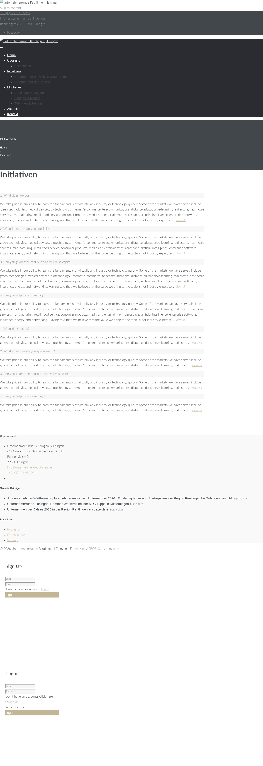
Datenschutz (16, 535)
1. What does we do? (14, 195)
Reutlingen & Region (29, 93)
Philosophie (22, 66)
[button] (102, 195)
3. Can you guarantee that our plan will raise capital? (36, 262)
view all (181, 220)
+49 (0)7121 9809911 (15, 13)
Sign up (13, 702)
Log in (45, 589)
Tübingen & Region (28, 103)
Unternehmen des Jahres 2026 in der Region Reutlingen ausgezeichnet (58, 509)
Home (11, 55)
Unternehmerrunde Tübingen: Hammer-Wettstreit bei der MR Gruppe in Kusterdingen (68, 504)
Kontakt (12, 114)
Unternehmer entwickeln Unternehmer (41, 76)
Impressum (14, 529)
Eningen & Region (27, 98)
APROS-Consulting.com (102, 549)
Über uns (13, 60)
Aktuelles (13, 109)
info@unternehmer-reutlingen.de (22, 18)
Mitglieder (14, 87)
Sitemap (12, 540)
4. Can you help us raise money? (22, 295)
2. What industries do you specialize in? (27, 228)
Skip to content (10, 8)
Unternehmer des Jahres (32, 82)
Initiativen (14, 71)
